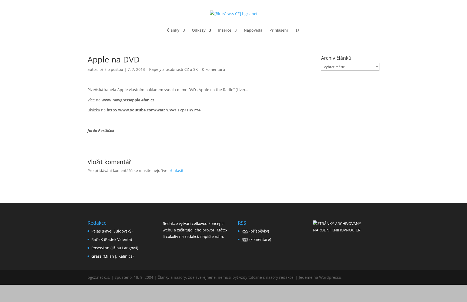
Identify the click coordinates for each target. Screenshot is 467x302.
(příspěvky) (255, 231)
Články (173, 30)
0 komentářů (213, 69)
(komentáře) (256, 239)
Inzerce (224, 30)
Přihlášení (278, 30)
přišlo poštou (111, 69)
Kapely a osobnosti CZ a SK (173, 69)
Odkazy (199, 30)
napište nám (211, 236)
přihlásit (176, 170)
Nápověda (253, 30)
